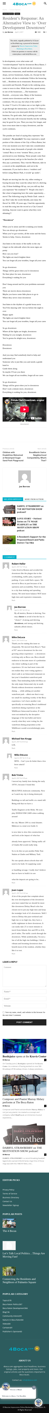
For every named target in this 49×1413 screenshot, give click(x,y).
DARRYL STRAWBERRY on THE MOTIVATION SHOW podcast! (30, 509)
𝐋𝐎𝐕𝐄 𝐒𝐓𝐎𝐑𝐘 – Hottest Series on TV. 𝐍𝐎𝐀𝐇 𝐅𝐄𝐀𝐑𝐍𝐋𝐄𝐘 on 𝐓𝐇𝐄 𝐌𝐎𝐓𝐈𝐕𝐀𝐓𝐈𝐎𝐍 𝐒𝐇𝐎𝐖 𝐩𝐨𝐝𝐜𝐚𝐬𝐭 (29, 524)
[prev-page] (4, 549)
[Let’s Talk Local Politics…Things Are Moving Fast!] (24, 1245)
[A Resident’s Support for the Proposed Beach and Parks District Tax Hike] (9, 539)
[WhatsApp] (23, 436)
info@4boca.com (29, 1380)
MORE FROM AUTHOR (34, 499)
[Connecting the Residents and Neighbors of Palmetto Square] (24, 1271)
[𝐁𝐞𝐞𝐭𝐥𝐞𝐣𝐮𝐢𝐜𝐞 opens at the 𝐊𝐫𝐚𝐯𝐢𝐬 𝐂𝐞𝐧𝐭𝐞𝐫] (24, 1042)
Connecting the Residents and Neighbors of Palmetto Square (19, 1280)
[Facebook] (5, 436)
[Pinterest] (17, 436)
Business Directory (11, 1197)
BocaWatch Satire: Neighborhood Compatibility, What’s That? (36, 456)
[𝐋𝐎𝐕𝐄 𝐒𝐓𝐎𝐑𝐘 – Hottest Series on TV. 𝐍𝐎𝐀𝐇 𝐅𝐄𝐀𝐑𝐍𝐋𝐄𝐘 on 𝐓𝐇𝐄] (9, 521)
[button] (4, 3)
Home (5, 10)
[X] (11, 436)
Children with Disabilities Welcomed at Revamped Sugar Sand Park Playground (13, 456)
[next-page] (8, 549)
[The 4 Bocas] (24, 1223)
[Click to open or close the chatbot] (38, 1403)
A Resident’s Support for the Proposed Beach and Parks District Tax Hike (31, 540)
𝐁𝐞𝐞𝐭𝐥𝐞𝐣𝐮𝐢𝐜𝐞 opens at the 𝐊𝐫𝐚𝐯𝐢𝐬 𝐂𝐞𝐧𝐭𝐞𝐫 (24, 1056)
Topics (17, 14)
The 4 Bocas (9, 1231)
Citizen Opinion (15, 10)
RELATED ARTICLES (13, 499)
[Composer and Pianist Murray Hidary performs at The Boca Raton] (24, 1085)
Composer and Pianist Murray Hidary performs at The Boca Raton (23, 1101)
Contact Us (7, 1201)
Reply (13, 600)
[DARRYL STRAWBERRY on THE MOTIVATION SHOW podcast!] (9, 509)
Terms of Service (10, 1193)
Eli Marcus (6, 1060)
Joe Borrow (9, 32)
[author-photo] (24, 483)
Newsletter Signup (11, 1205)
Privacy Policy (8, 1189)
